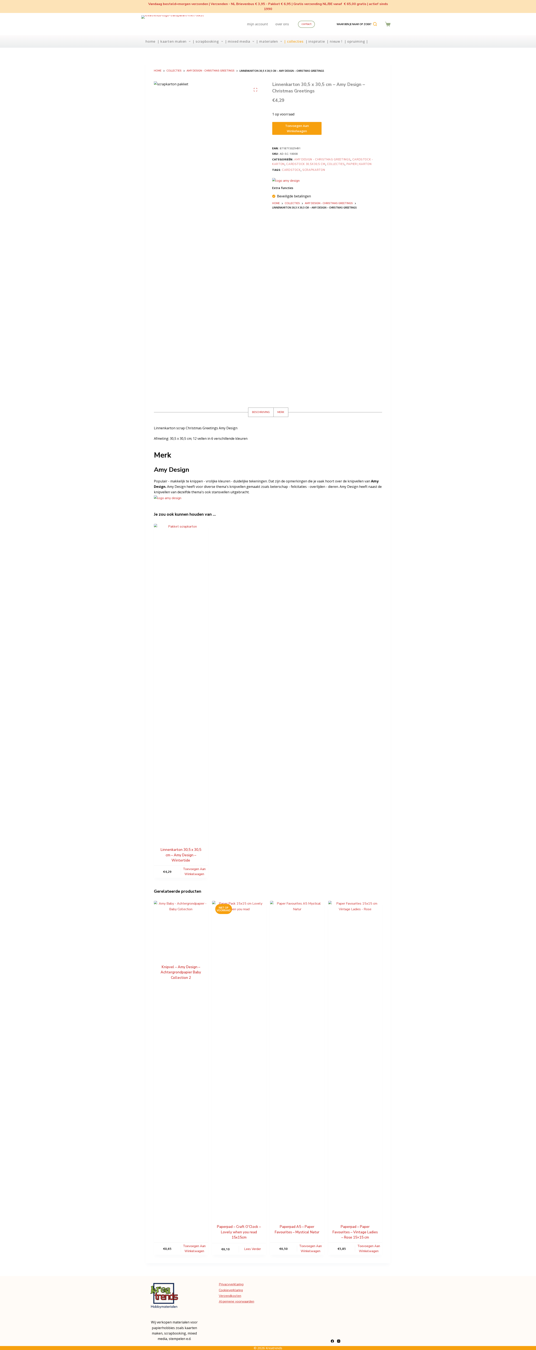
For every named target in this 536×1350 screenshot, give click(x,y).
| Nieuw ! (334, 41)
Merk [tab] (280, 412)
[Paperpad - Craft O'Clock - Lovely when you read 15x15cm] (239, 1057)
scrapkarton (313, 170)
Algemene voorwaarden (236, 1301)
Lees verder (252, 1249)
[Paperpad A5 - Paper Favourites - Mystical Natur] (297, 1057)
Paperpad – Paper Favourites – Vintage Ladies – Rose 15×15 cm (355, 1232)
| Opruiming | (356, 41)
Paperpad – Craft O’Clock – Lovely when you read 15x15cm (239, 1232)
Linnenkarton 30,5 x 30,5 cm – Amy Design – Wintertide (181, 855)
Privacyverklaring (231, 1284)
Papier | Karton (359, 164)
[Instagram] (338, 1341)
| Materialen (267, 41)
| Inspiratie (315, 41)
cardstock (291, 170)
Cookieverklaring (231, 1290)
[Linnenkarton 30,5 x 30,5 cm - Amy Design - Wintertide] (181, 680)
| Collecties (294, 41)
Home (150, 41)
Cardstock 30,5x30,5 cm (305, 164)
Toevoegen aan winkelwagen (297, 128)
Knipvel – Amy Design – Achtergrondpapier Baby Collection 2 (181, 972)
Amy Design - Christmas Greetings (322, 159)
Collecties (336, 164)
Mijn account (257, 24)
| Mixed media (237, 41)
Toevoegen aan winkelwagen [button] (194, 871)
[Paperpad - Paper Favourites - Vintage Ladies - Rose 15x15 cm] (355, 1057)
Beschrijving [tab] (261, 412)
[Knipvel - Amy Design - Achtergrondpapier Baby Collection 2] (181, 928)
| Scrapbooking (205, 41)
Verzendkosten (230, 1296)
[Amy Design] (286, 180)
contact (306, 24)
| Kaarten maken (172, 41)
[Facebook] (332, 1341)
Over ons (282, 24)
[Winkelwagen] (387, 24)
